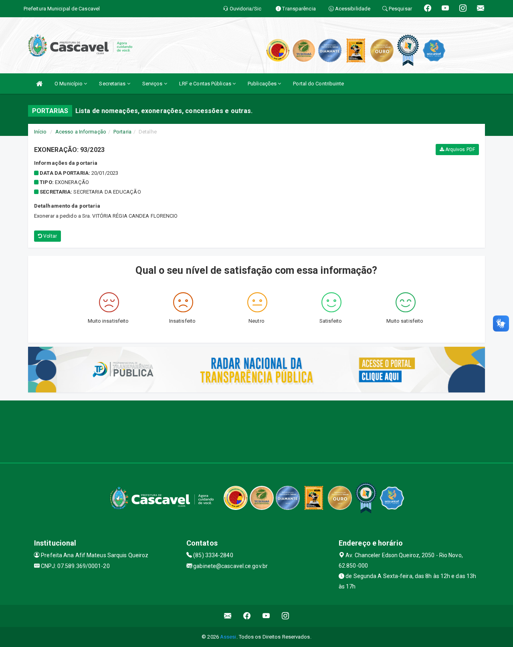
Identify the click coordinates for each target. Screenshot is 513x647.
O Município (69, 84)
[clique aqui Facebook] (247, 616)
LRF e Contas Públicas (205, 84)
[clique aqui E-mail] (228, 616)
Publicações (263, 84)
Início (40, 132)
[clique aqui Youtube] (266, 616)
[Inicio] (39, 83)
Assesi (228, 637)
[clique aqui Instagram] (286, 616)
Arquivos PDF (459, 149)
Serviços (153, 84)
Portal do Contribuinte (318, 84)
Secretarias (113, 84)
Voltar (49, 236)
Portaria (122, 132)
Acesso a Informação (80, 132)
